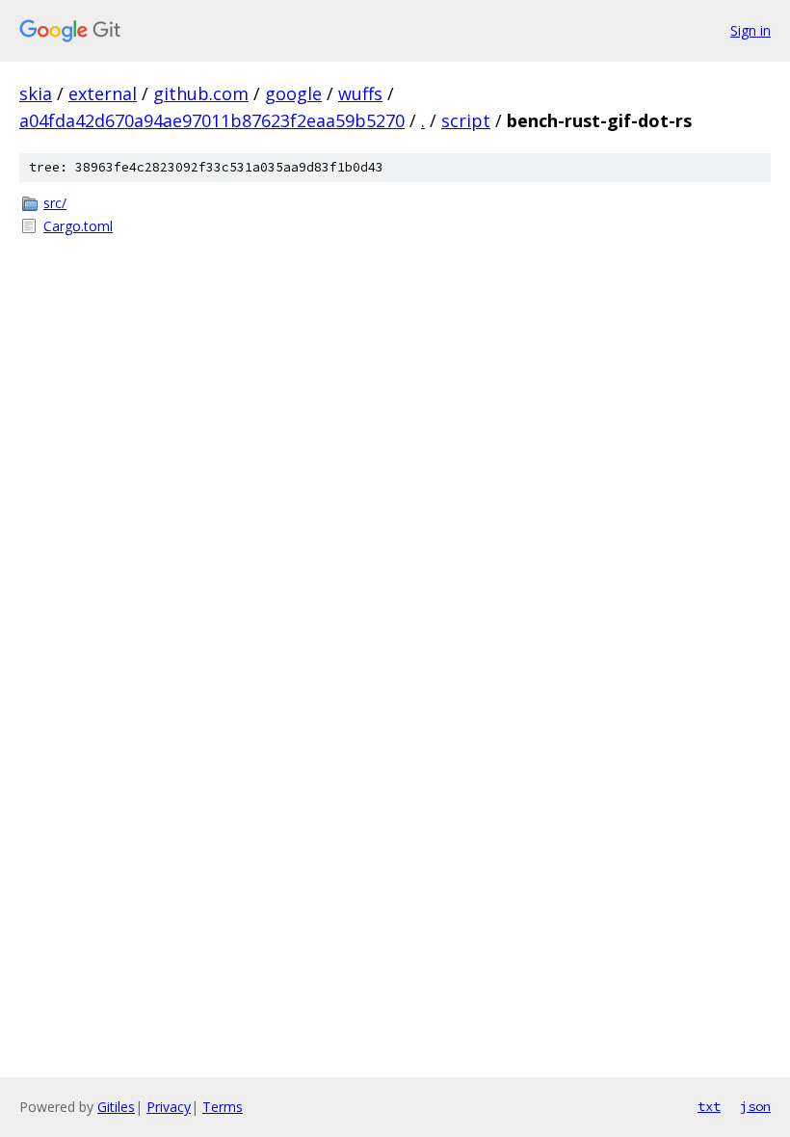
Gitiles (116, 1106)
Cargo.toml (78, 226)
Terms (222, 1106)
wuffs (360, 93)
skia (35, 93)
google (293, 93)
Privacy (168, 1106)
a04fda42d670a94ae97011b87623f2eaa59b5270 (212, 120)
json (755, 1106)
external (102, 93)
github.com (201, 93)
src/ (54, 203)
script (465, 120)
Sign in (750, 30)
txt (709, 1106)
